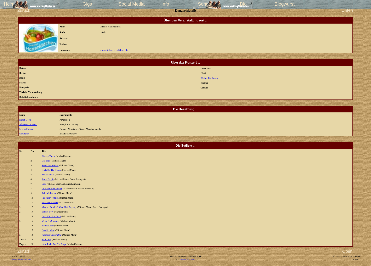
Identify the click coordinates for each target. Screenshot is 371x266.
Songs (204, 4)
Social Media (126, 4)
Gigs (87, 4)
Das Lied (46, 160)
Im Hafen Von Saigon (52, 188)
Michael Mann (26, 128)
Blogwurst (282, 4)
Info (165, 4)
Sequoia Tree (48, 225)
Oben (347, 251)
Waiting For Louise (209, 77)
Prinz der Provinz (50, 202)
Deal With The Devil (51, 216)
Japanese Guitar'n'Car (51, 234)
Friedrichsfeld (48, 230)
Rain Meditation (49, 193)
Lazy (44, 183)
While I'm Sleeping (50, 220)
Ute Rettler (24, 133)
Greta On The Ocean (51, 169)
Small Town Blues (50, 165)
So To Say (46, 239)
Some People (48, 179)
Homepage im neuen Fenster (20, 259)
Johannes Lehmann (28, 124)
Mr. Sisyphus (48, 174)
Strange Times (48, 155)
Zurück (23, 10)
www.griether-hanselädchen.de (114, 49)
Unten (347, 10)
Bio (243, 4)
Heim (9, 4)
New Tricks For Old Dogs (54, 244)
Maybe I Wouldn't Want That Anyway (59, 206)
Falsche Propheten (50, 197)
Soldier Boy (47, 211)
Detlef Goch (25, 119)
